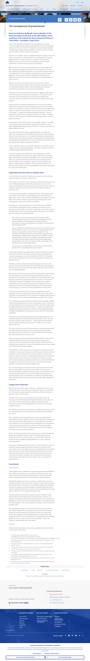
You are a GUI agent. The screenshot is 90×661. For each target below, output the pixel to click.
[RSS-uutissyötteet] (82, 635)
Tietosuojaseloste (37, 653)
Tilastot (42, 9)
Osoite (21, 627)
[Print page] (60, 20)
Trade (33, 570)
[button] (80, 3)
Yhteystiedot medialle (17, 603)
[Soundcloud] (79, 635)
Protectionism (25, 570)
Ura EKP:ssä (80, 5)
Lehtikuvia (21, 622)
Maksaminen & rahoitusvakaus (30, 9)
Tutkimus (54, 9)
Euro (48, 9)
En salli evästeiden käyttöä (64, 657)
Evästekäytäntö (58, 622)
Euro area (40, 570)
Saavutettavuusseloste (60, 624)
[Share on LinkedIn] (75, 20)
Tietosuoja (57, 616)
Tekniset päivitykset (42, 618)
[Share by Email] (79, 20)
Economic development (52, 570)
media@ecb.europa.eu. (58, 602)
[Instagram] (72, 635)
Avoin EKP (72, 5)
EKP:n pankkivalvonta (76, 9)
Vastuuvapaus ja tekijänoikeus (44, 616)
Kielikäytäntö (57, 626)
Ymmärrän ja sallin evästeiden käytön (25, 657)
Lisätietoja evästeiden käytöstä (51, 653)
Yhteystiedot (22, 625)
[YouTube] (75, 635)
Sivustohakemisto (10, 630)
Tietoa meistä (65, 5)
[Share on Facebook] (71, 20)
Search (78, 3)
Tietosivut (21, 620)
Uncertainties (65, 570)
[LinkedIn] (69, 635)
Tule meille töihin (23, 618)
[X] (65, 635)
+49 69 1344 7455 (56, 600)
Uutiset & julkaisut (63, 9)
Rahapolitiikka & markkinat (13, 9)
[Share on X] (66, 20)
